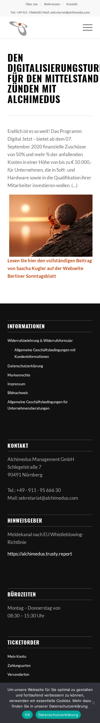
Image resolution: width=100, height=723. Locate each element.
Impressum (16, 384)
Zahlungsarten (19, 665)
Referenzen (52, 4)
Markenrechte (19, 375)
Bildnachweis (18, 393)
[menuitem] (32, 4)
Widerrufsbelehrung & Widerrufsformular (40, 340)
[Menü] (84, 27)
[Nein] (93, 703)
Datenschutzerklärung (25, 366)
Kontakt (72, 4)
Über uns (32, 4)
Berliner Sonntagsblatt (32, 276)
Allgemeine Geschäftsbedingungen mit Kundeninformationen (45, 353)
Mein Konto (17, 656)
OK (27, 714)
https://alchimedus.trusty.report (40, 554)
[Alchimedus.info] (42, 27)
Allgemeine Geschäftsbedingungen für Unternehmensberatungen (38, 405)
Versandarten (18, 674)
